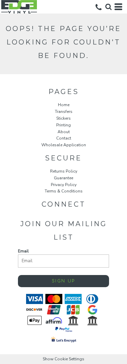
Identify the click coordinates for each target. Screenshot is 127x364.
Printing (63, 125)
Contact (63, 138)
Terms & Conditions (64, 191)
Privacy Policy (64, 184)
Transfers (63, 111)
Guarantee (63, 178)
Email (23, 251)
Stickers (63, 118)
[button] (108, 6)
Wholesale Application (63, 145)
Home (63, 105)
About (64, 131)
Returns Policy (63, 171)
